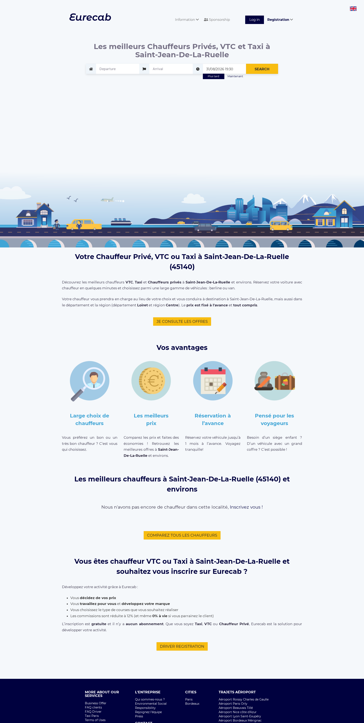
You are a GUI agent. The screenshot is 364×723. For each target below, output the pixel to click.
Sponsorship (219, 20)
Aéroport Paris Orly (233, 704)
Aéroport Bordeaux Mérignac (240, 720)
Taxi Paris (92, 716)
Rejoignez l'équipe (148, 712)
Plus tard (213, 76)
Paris (189, 699)
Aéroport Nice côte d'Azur (238, 712)
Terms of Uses (95, 720)
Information (185, 20)
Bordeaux (192, 704)
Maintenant (235, 76)
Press (139, 716)
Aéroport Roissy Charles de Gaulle (244, 699)
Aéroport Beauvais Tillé (236, 708)
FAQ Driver (93, 712)
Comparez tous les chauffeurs (182, 535)
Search (262, 69)
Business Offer (95, 703)
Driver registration (182, 646)
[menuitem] (186, 15)
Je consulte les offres (182, 321)
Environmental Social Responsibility (151, 706)
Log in (254, 20)
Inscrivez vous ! (246, 507)
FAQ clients (93, 707)
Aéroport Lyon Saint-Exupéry (240, 716)
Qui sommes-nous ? (150, 699)
